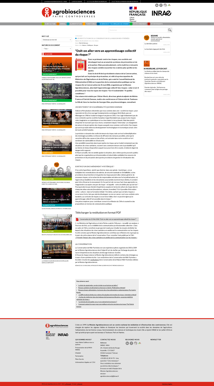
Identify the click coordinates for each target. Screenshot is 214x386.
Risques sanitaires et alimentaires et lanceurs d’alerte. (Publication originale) (101, 288)
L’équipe (78, 353)
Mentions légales (167, 384)
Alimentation (76, 24)
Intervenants (157, 24)
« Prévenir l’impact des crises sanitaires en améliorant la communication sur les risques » (106, 238)
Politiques (90, 45)
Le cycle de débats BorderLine (97, 1)
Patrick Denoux (83, 43)
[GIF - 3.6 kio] (80, 64)
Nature (84, 45)
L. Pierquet (68, 384)
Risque (96, 45)
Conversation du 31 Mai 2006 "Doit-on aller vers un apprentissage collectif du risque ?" (108, 219)
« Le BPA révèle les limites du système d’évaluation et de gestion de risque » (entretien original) (107, 295)
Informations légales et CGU (85, 362)
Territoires (91, 24)
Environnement (140, 24)
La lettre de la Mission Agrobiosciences (125, 1)
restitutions (94, 260)
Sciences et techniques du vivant (114, 24)
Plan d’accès (79, 359)
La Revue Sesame (77, 1)
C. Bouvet (79, 384)
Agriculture (50, 24)
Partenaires (79, 356)
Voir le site (166, 44)
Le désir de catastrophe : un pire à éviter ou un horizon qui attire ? (98, 285)
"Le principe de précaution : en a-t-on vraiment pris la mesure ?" (97, 302)
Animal (63, 24)
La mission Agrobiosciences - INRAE (55, 1)
